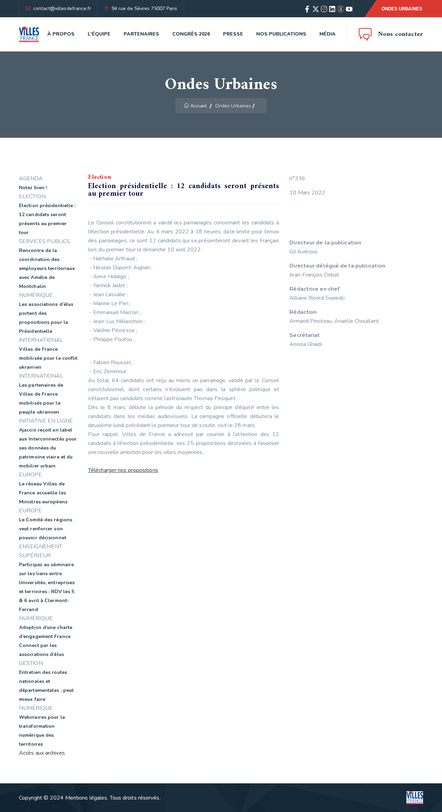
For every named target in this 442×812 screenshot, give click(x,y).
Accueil (198, 106)
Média (327, 34)
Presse (233, 34)
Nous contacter (400, 34)
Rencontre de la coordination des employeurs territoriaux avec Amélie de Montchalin (47, 268)
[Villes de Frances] (29, 34)
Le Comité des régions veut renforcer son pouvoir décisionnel (45, 528)
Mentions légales (86, 798)
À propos (61, 34)
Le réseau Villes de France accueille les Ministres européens (43, 493)
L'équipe (99, 34)
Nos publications (281, 34)
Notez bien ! (33, 187)
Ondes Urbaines (402, 8)
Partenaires (141, 34)
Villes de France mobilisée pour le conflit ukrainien (48, 358)
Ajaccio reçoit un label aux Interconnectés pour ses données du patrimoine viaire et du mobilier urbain (48, 448)
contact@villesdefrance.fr (62, 8)
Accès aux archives (42, 753)
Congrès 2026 (191, 34)
